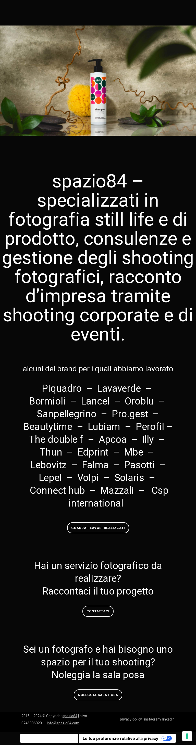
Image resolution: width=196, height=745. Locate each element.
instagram (152, 719)
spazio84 (70, 716)
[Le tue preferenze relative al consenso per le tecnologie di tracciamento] (187, 736)
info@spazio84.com (63, 723)
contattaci (98, 611)
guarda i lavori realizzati (98, 528)
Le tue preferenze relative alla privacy (120, 738)
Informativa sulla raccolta (49, 738)
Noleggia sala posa (98, 695)
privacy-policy (131, 719)
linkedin (168, 719)
